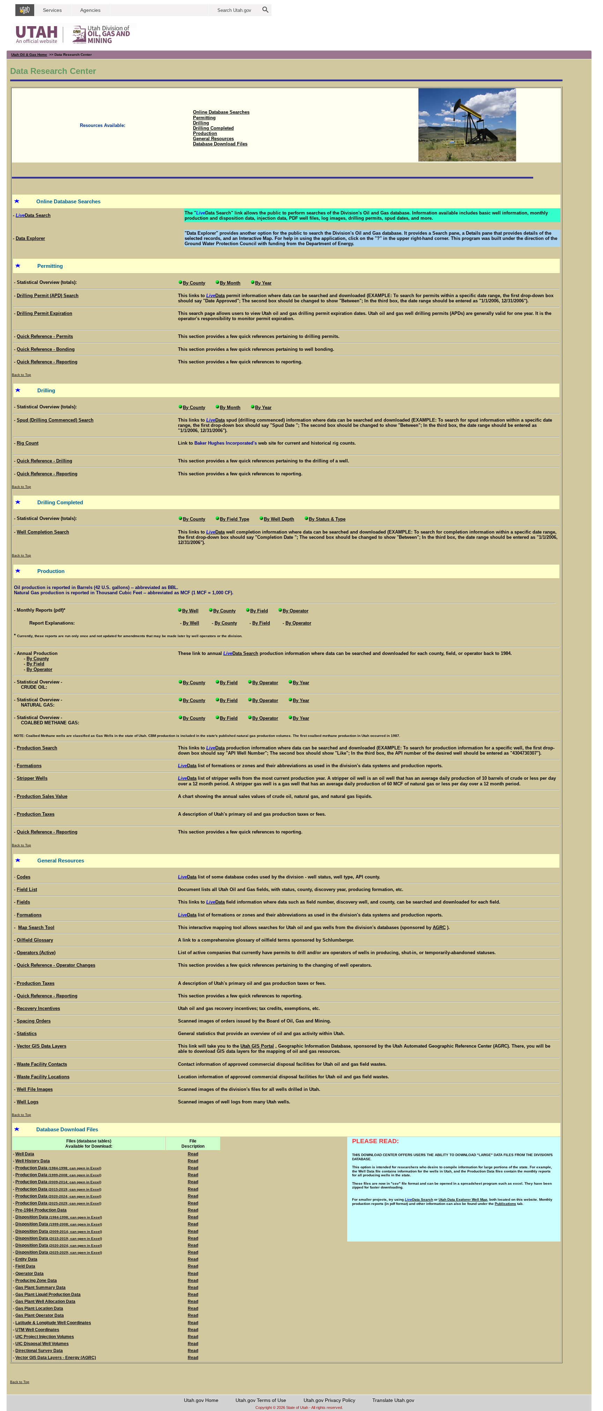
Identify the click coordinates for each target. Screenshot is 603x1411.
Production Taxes (35, 814)
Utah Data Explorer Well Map (463, 1199)
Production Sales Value (42, 796)
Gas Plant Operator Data (39, 1315)
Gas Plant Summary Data (40, 1287)
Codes (23, 877)
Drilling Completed (213, 128)
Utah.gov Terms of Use (261, 1400)
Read (193, 1154)
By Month (230, 283)
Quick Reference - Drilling (44, 460)
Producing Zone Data (36, 1280)
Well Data (24, 1154)
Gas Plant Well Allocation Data (45, 1301)
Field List (27, 889)
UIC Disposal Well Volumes (42, 1343)
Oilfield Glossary (35, 940)
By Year (263, 283)
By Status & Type (327, 519)
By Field (259, 610)
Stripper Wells (32, 778)
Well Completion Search (43, 532)
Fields (23, 902)
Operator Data (29, 1273)
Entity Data (26, 1259)
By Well (190, 610)
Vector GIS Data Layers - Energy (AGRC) (55, 1357)
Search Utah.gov (234, 10)
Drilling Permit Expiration (44, 313)
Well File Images (35, 1089)
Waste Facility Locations (43, 1076)
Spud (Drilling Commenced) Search (55, 420)
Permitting (204, 117)
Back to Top (21, 375)
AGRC (439, 927)
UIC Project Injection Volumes (44, 1336)
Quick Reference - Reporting (47, 361)
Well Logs (27, 1101)
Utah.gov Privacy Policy (329, 1400)
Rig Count (27, 443)
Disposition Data (58, 1217)
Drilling (201, 123)
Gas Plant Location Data (39, 1308)
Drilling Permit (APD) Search (48, 295)
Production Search (37, 747)
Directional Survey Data (39, 1350)
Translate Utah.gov (393, 1400)
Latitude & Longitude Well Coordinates (53, 1322)
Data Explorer (30, 238)
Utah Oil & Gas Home (29, 54)
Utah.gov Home (201, 1400)
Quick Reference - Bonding (46, 349)
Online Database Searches (221, 112)
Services (52, 10)
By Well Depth (279, 519)
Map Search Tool (36, 927)
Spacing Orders (34, 1021)
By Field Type (234, 519)
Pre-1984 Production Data (41, 1210)
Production (205, 133)
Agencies (90, 10)
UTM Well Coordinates (37, 1329)
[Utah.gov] (24, 10)
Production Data (58, 1167)
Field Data (25, 1266)
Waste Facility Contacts (42, 1064)
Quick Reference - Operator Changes (56, 965)
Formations (29, 765)
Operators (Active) (36, 952)
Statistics (27, 1033)
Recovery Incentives (38, 1008)
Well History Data (32, 1161)
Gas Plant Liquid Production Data (48, 1294)
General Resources (213, 138)
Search (240, 653)
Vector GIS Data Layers (41, 1046)
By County (194, 283)
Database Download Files (220, 143)
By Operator (295, 610)
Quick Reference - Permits (45, 336)
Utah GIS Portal (257, 1046)
